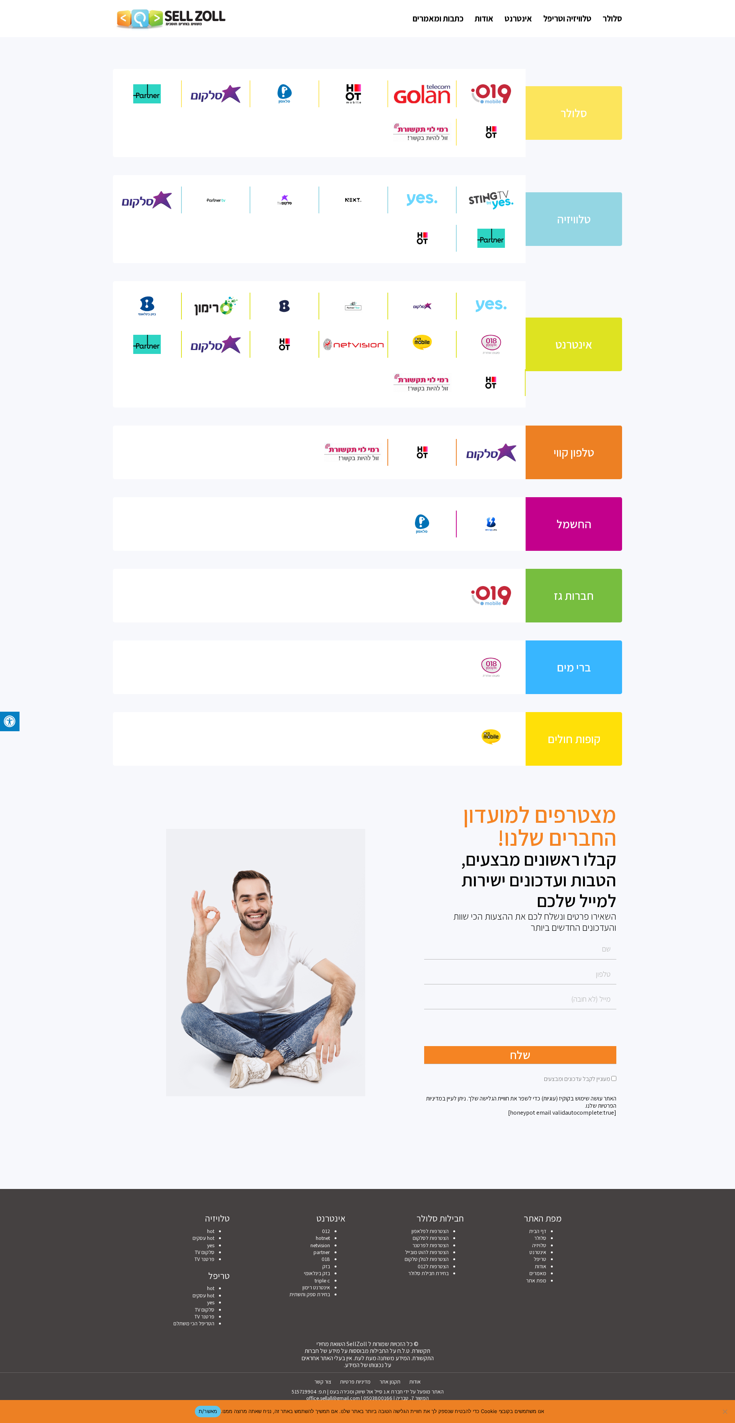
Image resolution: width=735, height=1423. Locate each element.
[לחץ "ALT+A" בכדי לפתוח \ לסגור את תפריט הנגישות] (10, 721)
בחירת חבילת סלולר (428, 1273)
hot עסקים (203, 1238)
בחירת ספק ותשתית (309, 1294)
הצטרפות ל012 (433, 1266)
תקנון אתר (389, 1381)
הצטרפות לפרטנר (430, 1245)
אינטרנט (518, 18)
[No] (725, 1411)
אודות (484, 18)
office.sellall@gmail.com (333, 1398)
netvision (320, 1245)
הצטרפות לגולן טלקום (427, 1259)
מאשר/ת (208, 1411)
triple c (322, 1280)
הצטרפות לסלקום (431, 1238)
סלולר (612, 18)
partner (322, 1252)
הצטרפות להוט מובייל (427, 1252)
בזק (326, 1266)
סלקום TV (204, 1252)
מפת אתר (536, 1280)
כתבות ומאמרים (438, 18)
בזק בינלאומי (317, 1273)
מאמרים (537, 1273)
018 (326, 1259)
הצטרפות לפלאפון (430, 1231)
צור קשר (322, 1381)
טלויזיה (539, 1245)
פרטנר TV (204, 1259)
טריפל (540, 1259)
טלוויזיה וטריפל (567, 18)
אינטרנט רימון (316, 1287)
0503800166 (377, 1398)
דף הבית (537, 1231)
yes (210, 1245)
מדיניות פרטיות (355, 1381)
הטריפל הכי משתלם (193, 1323)
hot (210, 1231)
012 (326, 1231)
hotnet (323, 1238)
